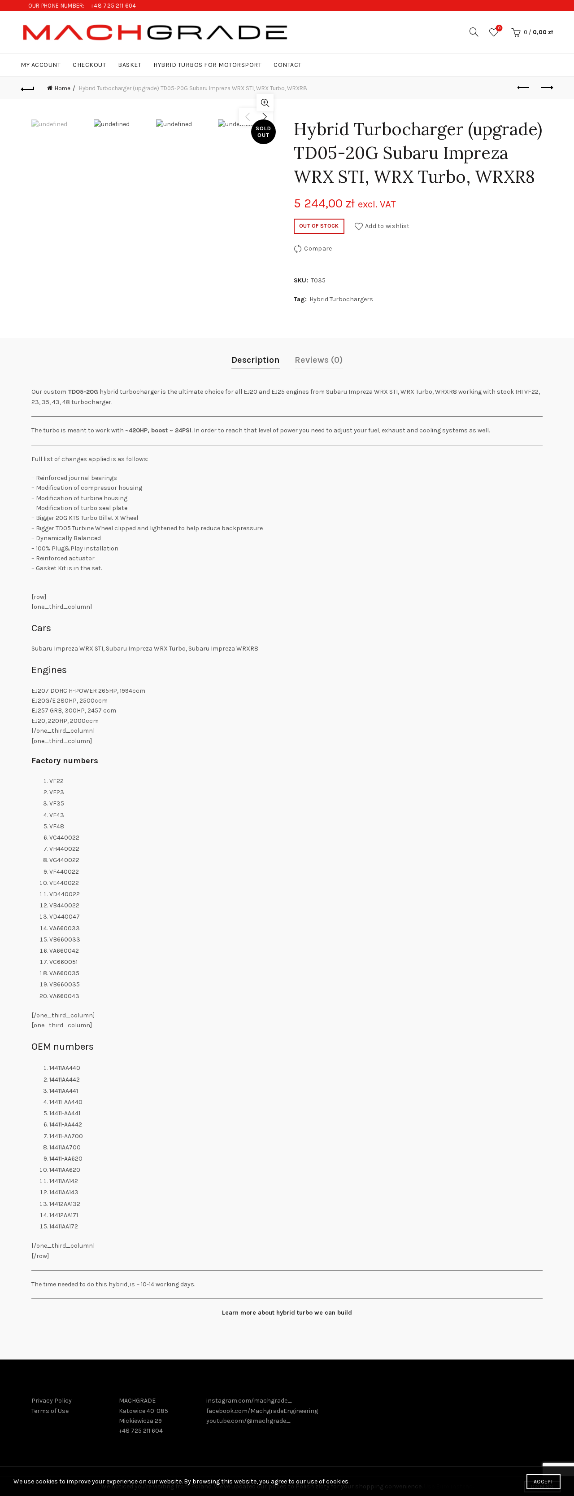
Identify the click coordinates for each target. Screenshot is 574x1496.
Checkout (89, 65)
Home (62, 88)
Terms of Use (50, 1411)
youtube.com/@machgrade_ (248, 1421)
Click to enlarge (265, 102)
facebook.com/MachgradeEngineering (262, 1411)
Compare (318, 248)
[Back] (28, 88)
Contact (288, 65)
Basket (129, 65)
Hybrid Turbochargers (341, 299)
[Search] (474, 32)
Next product (546, 88)
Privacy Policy (51, 1400)
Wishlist (499, 28)
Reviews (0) (319, 360)
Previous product (524, 88)
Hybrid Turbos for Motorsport (207, 65)
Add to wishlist (387, 225)
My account (41, 65)
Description (255, 360)
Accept (543, 1481)
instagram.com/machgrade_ (249, 1400)
